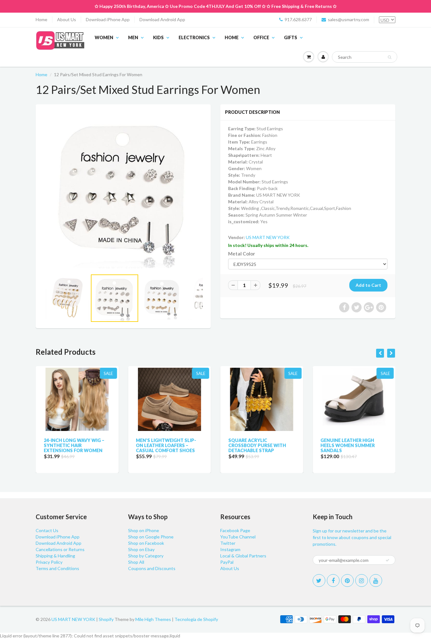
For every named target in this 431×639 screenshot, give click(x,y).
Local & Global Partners (243, 555)
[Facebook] (333, 580)
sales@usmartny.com (348, 19)
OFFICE (261, 37)
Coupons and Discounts (151, 568)
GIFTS (290, 37)
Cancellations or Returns (60, 549)
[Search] (389, 57)
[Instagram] (361, 580)
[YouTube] (375, 580)
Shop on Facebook (146, 543)
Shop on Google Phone (151, 536)
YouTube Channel (238, 536)
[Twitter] (319, 580)
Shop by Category (145, 555)
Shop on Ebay (141, 549)
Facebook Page (235, 530)
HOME (232, 37)
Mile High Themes (153, 619)
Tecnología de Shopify (196, 619)
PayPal (226, 562)
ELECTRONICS (194, 37)
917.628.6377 (298, 19)
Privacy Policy (49, 562)
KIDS (158, 37)
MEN (133, 37)
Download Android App (162, 19)
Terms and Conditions (57, 568)
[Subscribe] (387, 560)
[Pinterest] (347, 580)
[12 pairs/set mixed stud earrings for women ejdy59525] (123, 190)
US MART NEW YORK (268, 237)
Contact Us (47, 530)
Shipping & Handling (55, 555)
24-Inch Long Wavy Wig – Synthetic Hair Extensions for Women (74, 445)
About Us (66, 19)
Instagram (230, 549)
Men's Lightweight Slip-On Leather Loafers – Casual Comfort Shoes (166, 445)
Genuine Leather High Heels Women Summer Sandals (348, 445)
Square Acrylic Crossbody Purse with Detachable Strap (257, 445)
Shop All (136, 562)
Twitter (227, 543)
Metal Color (241, 253)
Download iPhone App (108, 19)
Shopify (106, 619)
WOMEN (104, 37)
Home (41, 19)
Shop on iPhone (143, 530)
